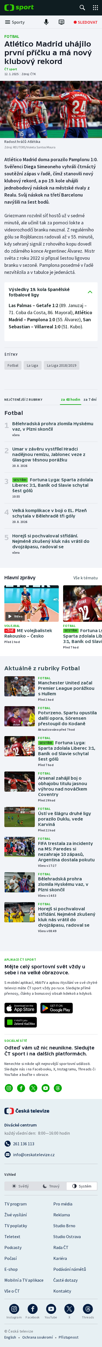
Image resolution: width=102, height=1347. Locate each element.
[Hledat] (82, 7)
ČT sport (10, 69)
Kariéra (60, 1258)
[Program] (61, 22)
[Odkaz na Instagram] (8, 1088)
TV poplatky (15, 1225)
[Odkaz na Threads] (57, 1088)
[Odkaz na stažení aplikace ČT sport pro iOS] (20, 1008)
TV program (15, 1204)
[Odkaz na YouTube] (45, 1088)
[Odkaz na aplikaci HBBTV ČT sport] (20, 1022)
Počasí (10, 1258)
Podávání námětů (69, 1269)
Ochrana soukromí (37, 1337)
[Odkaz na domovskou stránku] (27, 7)
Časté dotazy (65, 1280)
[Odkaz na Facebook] (21, 1088)
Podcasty (12, 1247)
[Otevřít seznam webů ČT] (95, 7)
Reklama (61, 1214)
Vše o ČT (12, 1291)
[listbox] (51, 1186)
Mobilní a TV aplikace (24, 1280)
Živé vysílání (15, 1214)
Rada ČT (61, 1247)
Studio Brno (64, 1225)
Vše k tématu (85, 577)
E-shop (11, 1269)
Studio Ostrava (67, 1236)
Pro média (62, 1204)
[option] (20, 1186)
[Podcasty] (46, 22)
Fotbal (11, 36)
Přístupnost (68, 1337)
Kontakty (62, 1291)
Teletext (12, 1236)
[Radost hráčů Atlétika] (51, 109)
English (10, 1337)
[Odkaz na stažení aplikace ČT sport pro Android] (56, 1008)
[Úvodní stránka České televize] (27, 1111)
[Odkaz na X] (33, 1088)
